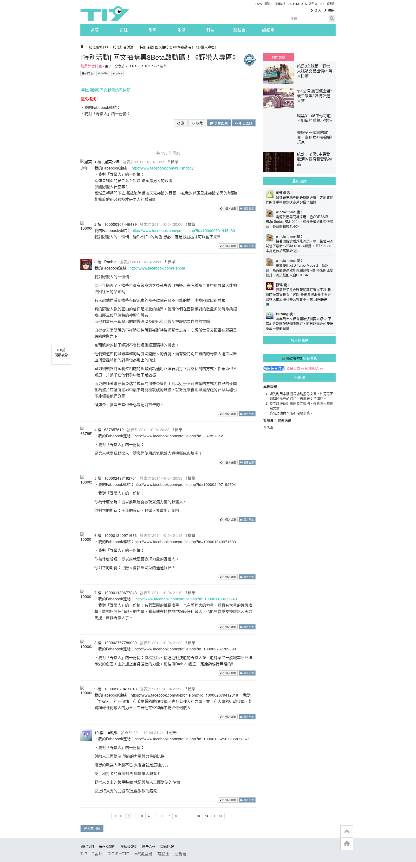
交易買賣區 (295, 368)
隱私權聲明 (128, 846)
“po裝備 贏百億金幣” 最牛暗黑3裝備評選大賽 (314, 95)
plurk (119, 73)
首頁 (95, 30)
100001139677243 (120, 592)
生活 (181, 30)
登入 (317, 10)
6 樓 (97, 535)
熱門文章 (278, 57)
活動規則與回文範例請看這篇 (105, 90)
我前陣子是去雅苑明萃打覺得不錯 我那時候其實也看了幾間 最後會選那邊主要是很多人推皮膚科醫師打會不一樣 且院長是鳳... (298, 296)
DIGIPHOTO (295, 4)
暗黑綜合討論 (123, 46)
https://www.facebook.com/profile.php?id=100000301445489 (183, 230)
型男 (153, 30)
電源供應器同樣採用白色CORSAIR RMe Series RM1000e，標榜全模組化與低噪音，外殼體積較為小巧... (299, 221)
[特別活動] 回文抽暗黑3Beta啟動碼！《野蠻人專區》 (178, 46)
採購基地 (280, 4)
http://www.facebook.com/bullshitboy (163, 168)
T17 (104, 13)
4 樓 (97, 429)
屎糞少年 (112, 161)
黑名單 (268, 427)
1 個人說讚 (229, 208)
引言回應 (245, 122)
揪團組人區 (314, 368)
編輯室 (268, 30)
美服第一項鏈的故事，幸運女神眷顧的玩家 (314, 137)
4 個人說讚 (229, 413)
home (347, 843)
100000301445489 (120, 224)
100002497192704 (120, 478)
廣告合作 (149, 846)
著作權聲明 (107, 846)
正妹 (124, 30)
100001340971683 (120, 535)
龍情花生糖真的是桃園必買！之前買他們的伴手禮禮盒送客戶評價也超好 (299, 199)
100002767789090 (120, 642)
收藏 (199, 122)
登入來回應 (92, 828)
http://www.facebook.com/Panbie (157, 268)
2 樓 (97, 224)
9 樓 (97, 689)
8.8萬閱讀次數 (61, 352)
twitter (104, 73)
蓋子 (108, 65)
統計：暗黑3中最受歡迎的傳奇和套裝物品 (314, 158)
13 (198, 816)
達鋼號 (112, 732)
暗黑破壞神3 (98, 46)
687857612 (114, 429)
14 (206, 816)
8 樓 (97, 642)
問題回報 (167, 846)
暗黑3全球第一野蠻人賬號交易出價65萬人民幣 (314, 70)
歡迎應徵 (284, 420)
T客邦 (258, 4)
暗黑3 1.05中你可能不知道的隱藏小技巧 (314, 118)
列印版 (88, 73)
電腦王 (268, 4)
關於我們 (87, 846)
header (347, 832)
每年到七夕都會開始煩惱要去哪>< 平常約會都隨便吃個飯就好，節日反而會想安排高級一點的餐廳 (299, 323)
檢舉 (163, 65)
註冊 (330, 10)
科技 (210, 30)
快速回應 (220, 122)
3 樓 (97, 261)
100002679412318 (120, 689)
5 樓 (97, 478)
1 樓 (97, 161)
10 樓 (99, 732)
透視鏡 (330, 4)
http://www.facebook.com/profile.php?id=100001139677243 (186, 599)
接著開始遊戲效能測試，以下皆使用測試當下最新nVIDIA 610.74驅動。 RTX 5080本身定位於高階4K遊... (299, 246)
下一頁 (217, 816)
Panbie (110, 261)
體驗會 (239, 30)
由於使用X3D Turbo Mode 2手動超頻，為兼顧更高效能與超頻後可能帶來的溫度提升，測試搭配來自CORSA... (299, 270)
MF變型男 (311, 4)
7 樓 (97, 592)
